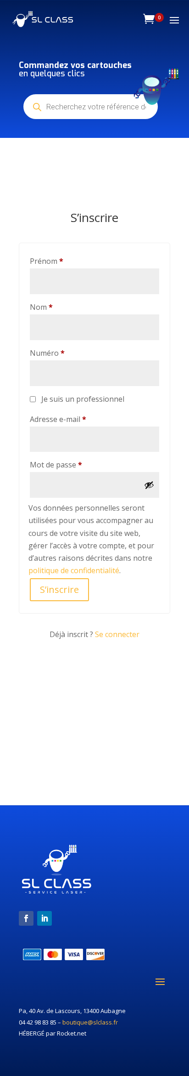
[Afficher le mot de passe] (149, 485)
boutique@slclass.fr (90, 1022)
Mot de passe (75, 464)
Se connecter (117, 634)
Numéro (47, 353)
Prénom (46, 261)
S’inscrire (59, 589)
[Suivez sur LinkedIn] (44, 918)
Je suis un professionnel (82, 399)
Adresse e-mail (77, 419)
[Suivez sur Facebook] (26, 918)
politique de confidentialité (73, 570)
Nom (41, 307)
